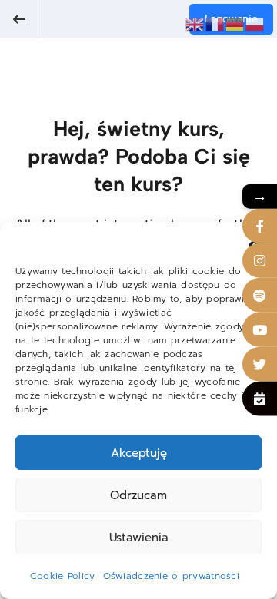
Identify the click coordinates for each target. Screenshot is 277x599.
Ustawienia (139, 537)
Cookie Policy (62, 576)
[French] (215, 23)
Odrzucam (138, 495)
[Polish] (255, 23)
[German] (235, 23)
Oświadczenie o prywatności (171, 576)
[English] (195, 23)
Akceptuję (139, 453)
